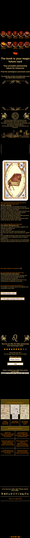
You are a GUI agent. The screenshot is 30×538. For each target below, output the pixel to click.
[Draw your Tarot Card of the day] (27, 36)
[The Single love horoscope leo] (3, 46)
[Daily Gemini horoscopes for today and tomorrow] (7, 494)
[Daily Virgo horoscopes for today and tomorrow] (14, 494)
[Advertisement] (15, 16)
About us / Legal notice (15, 498)
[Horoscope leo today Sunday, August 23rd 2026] (3, 36)
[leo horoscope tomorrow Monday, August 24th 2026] (15, 34)
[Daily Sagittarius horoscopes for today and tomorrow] (21, 494)
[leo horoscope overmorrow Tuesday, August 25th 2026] (21, 34)
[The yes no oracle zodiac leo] (9, 46)
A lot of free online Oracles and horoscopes (22, 452)
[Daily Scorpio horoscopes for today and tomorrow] (18, 494)
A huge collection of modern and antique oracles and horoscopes (7, 442)
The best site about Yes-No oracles (7, 452)
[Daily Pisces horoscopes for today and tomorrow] (27, 494)
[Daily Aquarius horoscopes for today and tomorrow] (25, 494)
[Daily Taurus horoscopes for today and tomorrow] (5, 494)
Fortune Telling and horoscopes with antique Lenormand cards (22, 434)
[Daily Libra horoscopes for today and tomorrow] (16, 494)
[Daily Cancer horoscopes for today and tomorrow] (9, 494)
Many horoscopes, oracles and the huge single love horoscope (22, 443)
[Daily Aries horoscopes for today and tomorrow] (2, 494)
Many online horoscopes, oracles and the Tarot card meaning (8, 434)
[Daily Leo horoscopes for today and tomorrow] (11, 494)
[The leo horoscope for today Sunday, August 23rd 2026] (9, 34)
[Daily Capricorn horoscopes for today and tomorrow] (23, 494)
